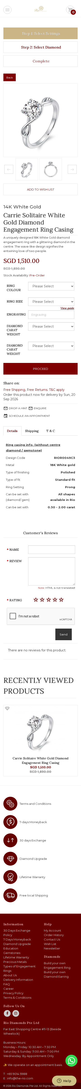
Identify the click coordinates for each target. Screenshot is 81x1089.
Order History (54, 935)
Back (9, 77)
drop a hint (18, 408)
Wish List (50, 944)
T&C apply (57, 390)
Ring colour (14, 288)
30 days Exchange (33, 840)
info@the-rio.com (20, 1078)
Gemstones (11, 953)
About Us (10, 975)
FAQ (6, 984)
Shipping (32, 431)
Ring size (15, 301)
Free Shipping (14, 390)
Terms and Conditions (35, 803)
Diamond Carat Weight (15, 330)
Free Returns (37, 390)
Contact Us (52, 939)
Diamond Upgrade (33, 858)
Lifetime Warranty (32, 877)
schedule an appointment (29, 415)
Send (64, 634)
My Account (52, 930)
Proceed (40, 369)
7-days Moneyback (33, 822)
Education (10, 948)
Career (8, 988)
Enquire (40, 408)
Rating (15, 600)
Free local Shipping (34, 895)
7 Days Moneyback (17, 939)
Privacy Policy (13, 993)
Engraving (16, 314)
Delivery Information (18, 979)
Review (15, 561)
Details (12, 431)
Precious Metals (15, 962)
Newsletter (52, 948)
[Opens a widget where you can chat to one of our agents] (64, 1081)
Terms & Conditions (17, 997)
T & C (50, 431)
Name (14, 550)
